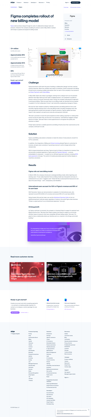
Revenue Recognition (33, 373)
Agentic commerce (51, 337)
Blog (66, 337)
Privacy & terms (68, 343)
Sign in (66, 2)
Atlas (30, 335)
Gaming (48, 363)
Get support (67, 372)
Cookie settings (68, 352)
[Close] (88, 410)
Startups (49, 335)
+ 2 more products (69, 31)
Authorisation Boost (33, 337)
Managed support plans (70, 374)
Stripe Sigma (31, 374)
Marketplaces (50, 350)
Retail (48, 376)
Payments (31, 367)
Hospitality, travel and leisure (53, 365)
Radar (30, 371)
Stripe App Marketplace (52, 383)
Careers (66, 361)
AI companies (50, 358)
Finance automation (51, 345)
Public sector (50, 374)
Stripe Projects (50, 402)
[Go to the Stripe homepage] (12, 331)
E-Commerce (50, 341)
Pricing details (50, 309)
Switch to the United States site (64, 413)
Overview (66, 7)
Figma (12, 26)
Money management (51, 352)
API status (49, 396)
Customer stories (69, 335)
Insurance (49, 367)
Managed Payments (33, 363)
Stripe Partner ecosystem (53, 385)
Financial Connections (34, 354)
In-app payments (50, 348)
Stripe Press (67, 365)
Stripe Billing (46, 92)
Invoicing (31, 358)
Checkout (31, 343)
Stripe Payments (35, 92)
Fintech (48, 361)
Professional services (52, 373)
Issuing (30, 360)
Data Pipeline (32, 350)
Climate (30, 345)
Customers (14, 7)
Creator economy (51, 360)
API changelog (50, 398)
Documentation (50, 392)
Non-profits (49, 371)
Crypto (30, 348)
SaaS (48, 356)
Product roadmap (69, 359)
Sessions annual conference (71, 341)
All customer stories (75, 7)
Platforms (49, 354)
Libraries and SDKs (51, 400)
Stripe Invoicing (55, 143)
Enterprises (49, 333)
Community (67, 339)
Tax (29, 376)
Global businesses (51, 346)
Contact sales (75, 2)
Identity (30, 356)
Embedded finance (51, 343)
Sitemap (66, 350)
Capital (30, 341)
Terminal (31, 378)
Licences (67, 348)
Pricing (48, 2)
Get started (15, 312)
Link (29, 361)
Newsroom (67, 363)
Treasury (31, 380)
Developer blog (50, 404)
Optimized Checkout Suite (61, 197)
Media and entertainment (52, 369)
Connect (31, 346)
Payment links (32, 365)
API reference (68, 309)
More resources (68, 354)
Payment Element (62, 152)
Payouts (30, 369)
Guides (66, 333)
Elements (31, 352)
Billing (30, 339)
